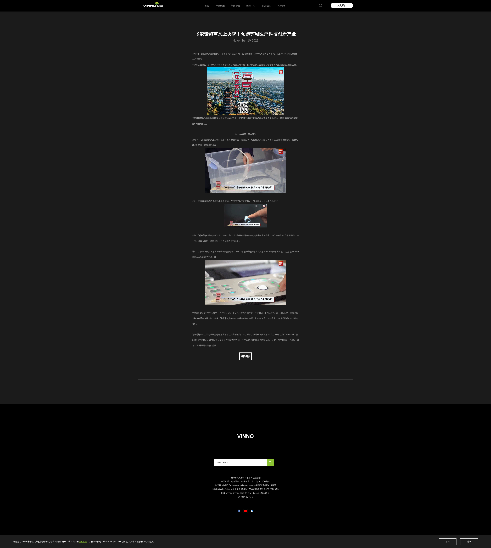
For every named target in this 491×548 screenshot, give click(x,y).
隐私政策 (83, 541)
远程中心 (251, 5)
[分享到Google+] (252, 511)
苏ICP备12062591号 (266, 485)
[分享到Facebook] (239, 511)
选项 (469, 541)
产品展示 (220, 5)
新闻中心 (235, 5)
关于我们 (282, 5)
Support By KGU (245, 497)
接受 (447, 541)
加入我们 (341, 5)
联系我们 (266, 5)
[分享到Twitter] (245, 511)
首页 (207, 5)
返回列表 (245, 356)
